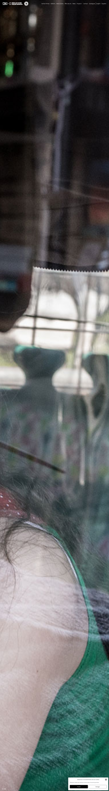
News (74, 3)
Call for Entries (45, 3)
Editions (53, 3)
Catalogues (92, 3)
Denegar (98, 786)
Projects (79, 3)
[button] (106, 779)
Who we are (68, 3)
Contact (85, 3)
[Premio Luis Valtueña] (15, 4)
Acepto (79, 786)
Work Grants (60, 3)
